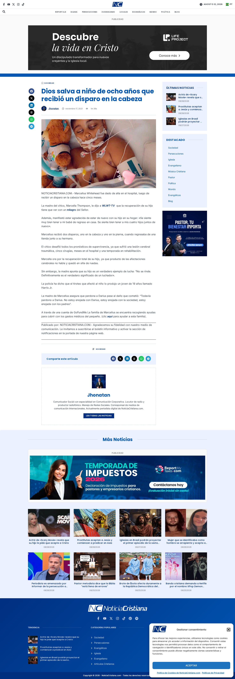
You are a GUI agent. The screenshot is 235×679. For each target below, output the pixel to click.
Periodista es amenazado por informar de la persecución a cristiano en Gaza (49, 586)
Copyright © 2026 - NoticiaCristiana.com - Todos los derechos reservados (117, 675)
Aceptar (191, 665)
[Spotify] (136, 618)
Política (165, 12)
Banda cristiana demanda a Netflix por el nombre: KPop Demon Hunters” (186, 586)
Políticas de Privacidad (213, 672)
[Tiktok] (23, 4)
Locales (124, 12)
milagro (71, 209)
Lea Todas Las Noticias (99, 415)
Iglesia (73, 12)
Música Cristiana (176, 171)
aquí (110, 316)
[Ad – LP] (117, 69)
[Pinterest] (130, 618)
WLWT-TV (108, 205)
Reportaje (60, 12)
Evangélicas (138, 12)
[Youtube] (8, 4)
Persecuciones (89, 12)
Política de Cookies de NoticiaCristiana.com (178, 672)
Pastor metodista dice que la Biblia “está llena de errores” (94, 585)
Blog (177, 12)
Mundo (153, 12)
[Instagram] (18, 4)
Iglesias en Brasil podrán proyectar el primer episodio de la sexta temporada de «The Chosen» (140, 542)
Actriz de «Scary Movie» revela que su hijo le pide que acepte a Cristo (190, 99)
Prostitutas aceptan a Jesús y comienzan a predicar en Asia (190, 109)
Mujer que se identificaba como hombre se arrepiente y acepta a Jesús (186, 542)
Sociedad (49, 83)
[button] (228, 629)
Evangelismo (108, 12)
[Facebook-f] (4, 4)
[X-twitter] (13, 4)
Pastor (171, 177)
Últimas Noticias (180, 88)
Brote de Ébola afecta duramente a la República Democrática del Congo (140, 586)
